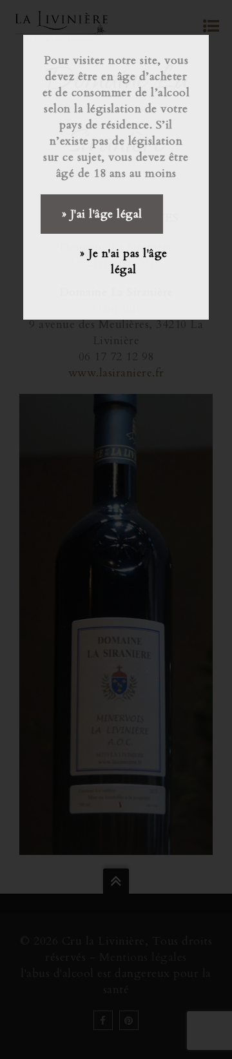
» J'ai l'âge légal (102, 214)
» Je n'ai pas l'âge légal (124, 261)
